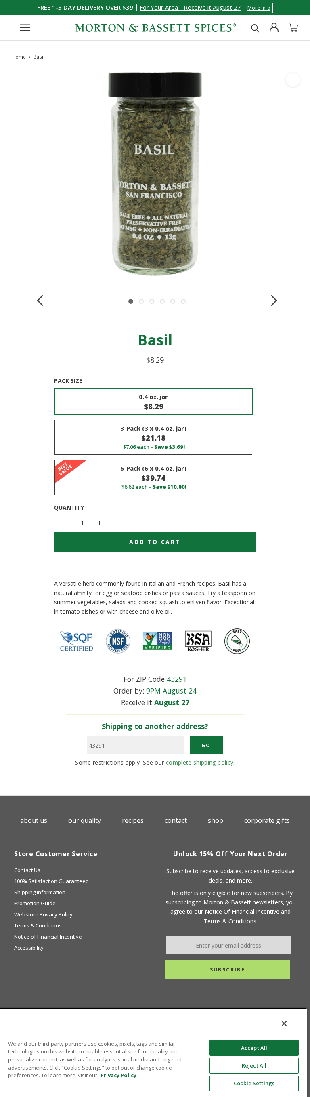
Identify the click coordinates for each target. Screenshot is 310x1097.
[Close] (284, 1023)
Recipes (133, 820)
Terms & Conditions (38, 925)
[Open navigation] (25, 27)
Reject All (254, 1065)
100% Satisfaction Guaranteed (51, 881)
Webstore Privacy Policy (43, 914)
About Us (33, 820)
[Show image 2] (141, 301)
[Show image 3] (151, 301)
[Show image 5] (172, 301)
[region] (153, 1052)
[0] (293, 27)
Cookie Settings (254, 1083)
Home (19, 56)
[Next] (274, 300)
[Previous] (40, 300)
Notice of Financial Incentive (48, 936)
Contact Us (27, 870)
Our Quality (84, 820)
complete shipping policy (199, 762)
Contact (176, 820)
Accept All (254, 1047)
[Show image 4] (162, 301)
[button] (206, 7)
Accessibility (29, 947)
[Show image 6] (183, 301)
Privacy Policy (118, 1075)
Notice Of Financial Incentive (242, 911)
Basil (38, 56)
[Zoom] (293, 80)
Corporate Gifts (267, 820)
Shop (215, 820)
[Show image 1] (130, 301)
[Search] (255, 27)
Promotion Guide (35, 903)
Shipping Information (39, 892)
